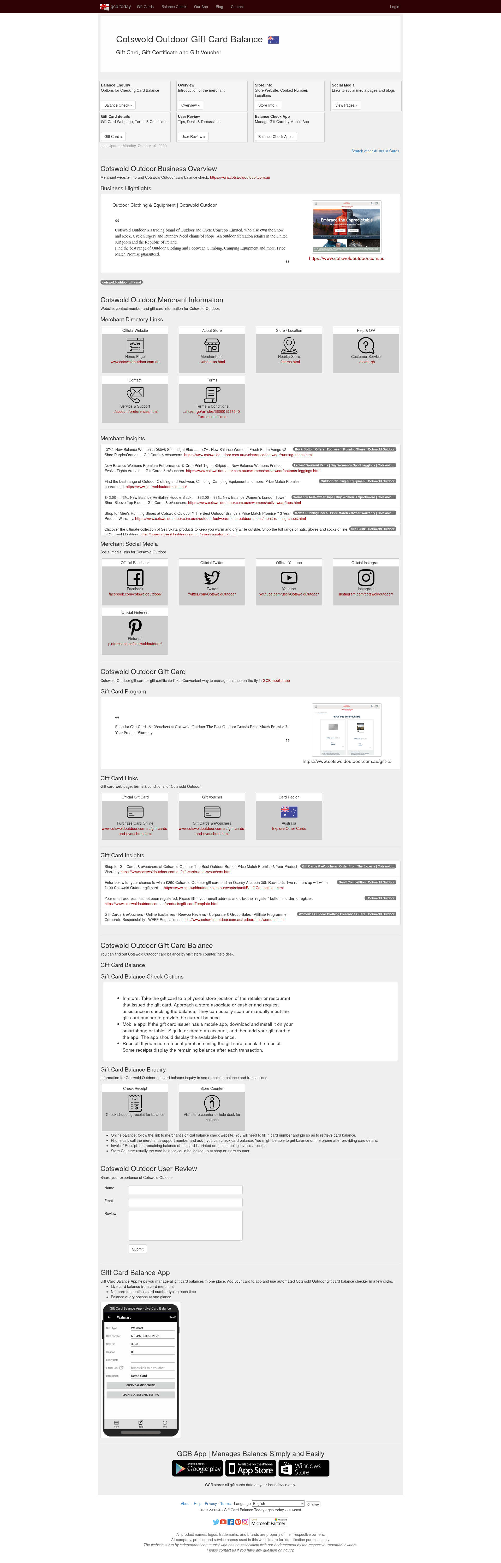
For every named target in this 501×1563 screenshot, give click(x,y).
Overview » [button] (190, 105)
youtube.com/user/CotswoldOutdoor (289, 594)
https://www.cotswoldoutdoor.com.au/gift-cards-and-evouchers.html (176, 871)
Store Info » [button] (268, 105)
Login (394, 6)
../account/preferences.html (135, 411)
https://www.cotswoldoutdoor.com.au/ (156, 486)
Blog (219, 6)
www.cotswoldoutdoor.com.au (135, 361)
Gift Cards (145, 6)
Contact (237, 6)
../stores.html (289, 361)
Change (313, 1504)
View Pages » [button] (346, 105)
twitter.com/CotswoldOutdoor (212, 594)
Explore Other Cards (289, 828)
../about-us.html (212, 361)
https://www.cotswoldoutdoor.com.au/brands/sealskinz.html (188, 534)
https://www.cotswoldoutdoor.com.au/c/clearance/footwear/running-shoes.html (248, 454)
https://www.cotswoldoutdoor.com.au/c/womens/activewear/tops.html (244, 502)
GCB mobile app (276, 680)
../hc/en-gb (366, 361)
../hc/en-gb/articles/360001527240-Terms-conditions (212, 414)
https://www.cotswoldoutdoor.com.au (240, 177)
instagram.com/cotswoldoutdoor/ (366, 594)
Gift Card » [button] (113, 136)
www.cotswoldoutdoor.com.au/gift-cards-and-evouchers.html (135, 831)
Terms (225, 1503)
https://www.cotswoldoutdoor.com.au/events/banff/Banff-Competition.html (224, 887)
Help (197, 1503)
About (185, 1503)
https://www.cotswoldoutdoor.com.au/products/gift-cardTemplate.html (161, 903)
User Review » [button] (193, 136)
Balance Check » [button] (118, 105)
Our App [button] (201, 6)
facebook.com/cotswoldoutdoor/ (135, 594)
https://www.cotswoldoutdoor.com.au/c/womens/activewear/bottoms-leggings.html (253, 470)
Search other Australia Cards (375, 150)
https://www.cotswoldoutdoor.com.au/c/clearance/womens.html (232, 919)
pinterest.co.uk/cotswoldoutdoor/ (135, 643)
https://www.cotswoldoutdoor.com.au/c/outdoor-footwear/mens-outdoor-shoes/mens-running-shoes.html (220, 518)
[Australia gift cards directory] (273, 38)
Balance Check (174, 6)
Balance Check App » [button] (276, 136)
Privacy (211, 1503)
